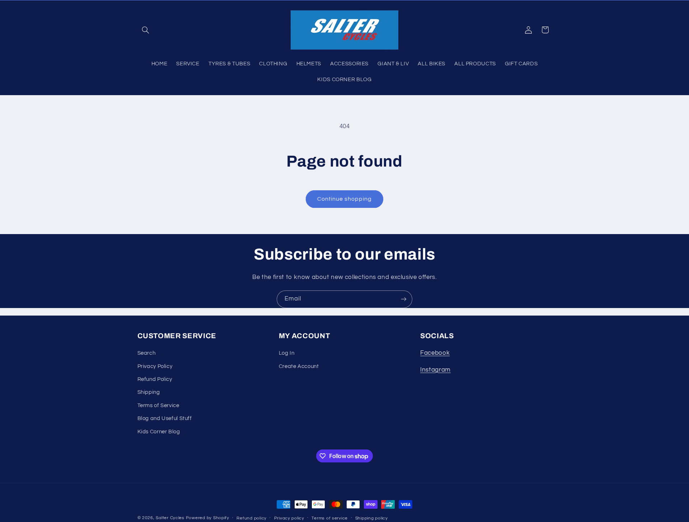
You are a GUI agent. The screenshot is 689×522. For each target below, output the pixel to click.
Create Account (299, 366)
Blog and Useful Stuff (164, 418)
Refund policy (251, 518)
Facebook (435, 353)
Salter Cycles (170, 518)
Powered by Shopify (207, 518)
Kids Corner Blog (158, 431)
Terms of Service (158, 405)
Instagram (435, 370)
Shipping (148, 392)
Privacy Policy (155, 366)
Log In (287, 353)
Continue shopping (344, 199)
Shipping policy (371, 518)
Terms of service (329, 518)
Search (146, 353)
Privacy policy (289, 518)
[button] (145, 30)
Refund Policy (154, 379)
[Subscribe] (403, 299)
